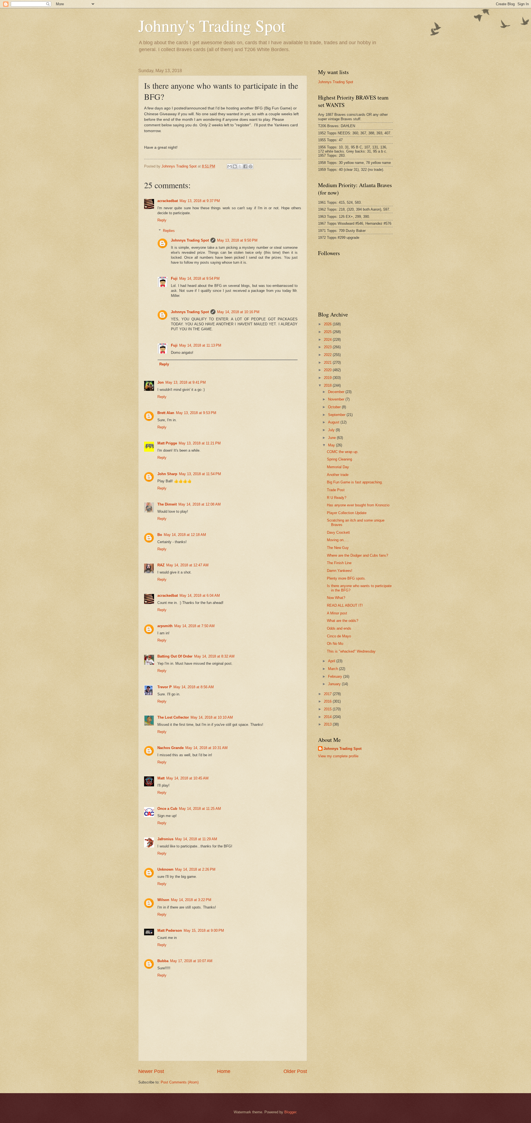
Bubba (162, 961)
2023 (328, 347)
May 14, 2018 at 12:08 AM (199, 504)
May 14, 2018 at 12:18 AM (185, 535)
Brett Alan (165, 413)
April (332, 661)
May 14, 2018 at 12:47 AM (187, 565)
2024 (328, 339)
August (334, 422)
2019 (328, 378)
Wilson (163, 900)
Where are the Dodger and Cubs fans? (357, 555)
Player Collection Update (346, 513)
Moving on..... (338, 540)
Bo (159, 535)
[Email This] (229, 166)
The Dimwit (167, 504)
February (335, 676)
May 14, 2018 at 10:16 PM (238, 312)
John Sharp (167, 474)
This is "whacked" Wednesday (351, 651)
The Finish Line (339, 563)
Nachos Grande (170, 748)
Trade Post (336, 490)
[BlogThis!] (235, 166)
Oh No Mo (335, 644)
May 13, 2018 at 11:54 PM (200, 474)
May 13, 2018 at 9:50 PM (237, 240)
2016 (328, 701)
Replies (169, 231)
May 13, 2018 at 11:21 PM (200, 443)
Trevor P (164, 687)
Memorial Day (338, 467)
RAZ (161, 565)
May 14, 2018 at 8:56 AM (193, 687)
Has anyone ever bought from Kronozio (358, 505)
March (333, 669)
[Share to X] (240, 166)
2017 (328, 694)
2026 (328, 324)
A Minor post (337, 613)
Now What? (336, 598)
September (337, 415)
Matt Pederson (169, 930)
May (332, 445)
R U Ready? (336, 498)
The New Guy (338, 548)
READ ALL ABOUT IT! (345, 605)
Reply (161, 220)
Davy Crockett (338, 532)
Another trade (337, 475)
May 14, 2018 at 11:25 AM (200, 809)
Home (223, 1071)
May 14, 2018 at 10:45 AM (187, 778)
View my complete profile (338, 756)
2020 (328, 370)
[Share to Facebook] (245, 166)
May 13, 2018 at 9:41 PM (185, 382)
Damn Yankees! (339, 571)
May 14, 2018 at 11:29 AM (196, 839)
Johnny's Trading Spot (212, 25)
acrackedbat (167, 201)
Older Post (295, 1071)
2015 (328, 709)
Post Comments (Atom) (180, 1082)
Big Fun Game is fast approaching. (355, 482)
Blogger (290, 1112)
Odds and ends (339, 628)
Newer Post (151, 1071)
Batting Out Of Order (174, 656)
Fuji (174, 278)
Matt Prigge (167, 443)
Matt (161, 778)
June (332, 438)
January (335, 684)
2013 (328, 724)
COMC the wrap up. (342, 452)
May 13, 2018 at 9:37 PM (199, 201)
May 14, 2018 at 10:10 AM (212, 717)
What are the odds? (342, 621)
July (332, 430)
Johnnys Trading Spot (190, 240)
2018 (328, 385)
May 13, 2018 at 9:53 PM (196, 413)
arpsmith (165, 626)
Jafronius (165, 839)
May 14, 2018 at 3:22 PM (191, 900)
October (335, 407)
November (336, 399)
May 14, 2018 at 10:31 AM (206, 748)
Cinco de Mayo (339, 636)
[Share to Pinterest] (250, 166)
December (336, 392)
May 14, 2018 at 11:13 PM (200, 345)
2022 (328, 355)
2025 (328, 332)
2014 (328, 717)
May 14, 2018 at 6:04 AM (199, 595)
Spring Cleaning (339, 459)
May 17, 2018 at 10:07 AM (191, 961)
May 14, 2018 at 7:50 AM (194, 626)
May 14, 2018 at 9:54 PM (199, 278)
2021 (328, 362)
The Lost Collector (173, 717)
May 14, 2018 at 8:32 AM (214, 656)
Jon (160, 382)
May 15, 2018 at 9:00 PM (204, 930)
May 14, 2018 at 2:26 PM (195, 869)
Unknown (165, 869)
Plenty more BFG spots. (346, 578)
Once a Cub (167, 809)
